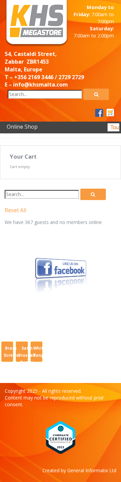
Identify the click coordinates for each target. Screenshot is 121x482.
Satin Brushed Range (27, 355)
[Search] (96, 94)
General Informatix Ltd (91, 470)
